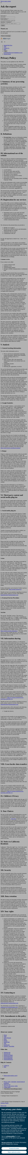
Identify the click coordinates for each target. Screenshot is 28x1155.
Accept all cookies (14, 1148)
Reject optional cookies (14, 1152)
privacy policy (10, 1136)
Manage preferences (7, 1142)
